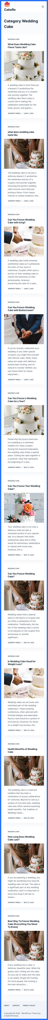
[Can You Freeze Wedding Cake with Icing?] (24, 241)
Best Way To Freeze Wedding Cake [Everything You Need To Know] (23, 924)
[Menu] (43, 7)
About (6, 1005)
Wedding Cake (13, 39)
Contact (16, 1005)
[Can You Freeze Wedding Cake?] (24, 595)
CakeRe (10, 9)
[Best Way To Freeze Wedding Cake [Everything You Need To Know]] (24, 946)
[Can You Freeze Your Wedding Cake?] (24, 508)
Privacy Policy (29, 1005)
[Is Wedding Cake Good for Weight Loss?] (24, 683)
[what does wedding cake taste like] (24, 154)
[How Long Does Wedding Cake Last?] (24, 858)
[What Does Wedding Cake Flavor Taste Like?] (24, 66)
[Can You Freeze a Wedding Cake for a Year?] (24, 420)
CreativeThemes (11, 1016)
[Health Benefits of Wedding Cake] (24, 771)
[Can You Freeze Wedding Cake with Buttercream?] (24, 329)
